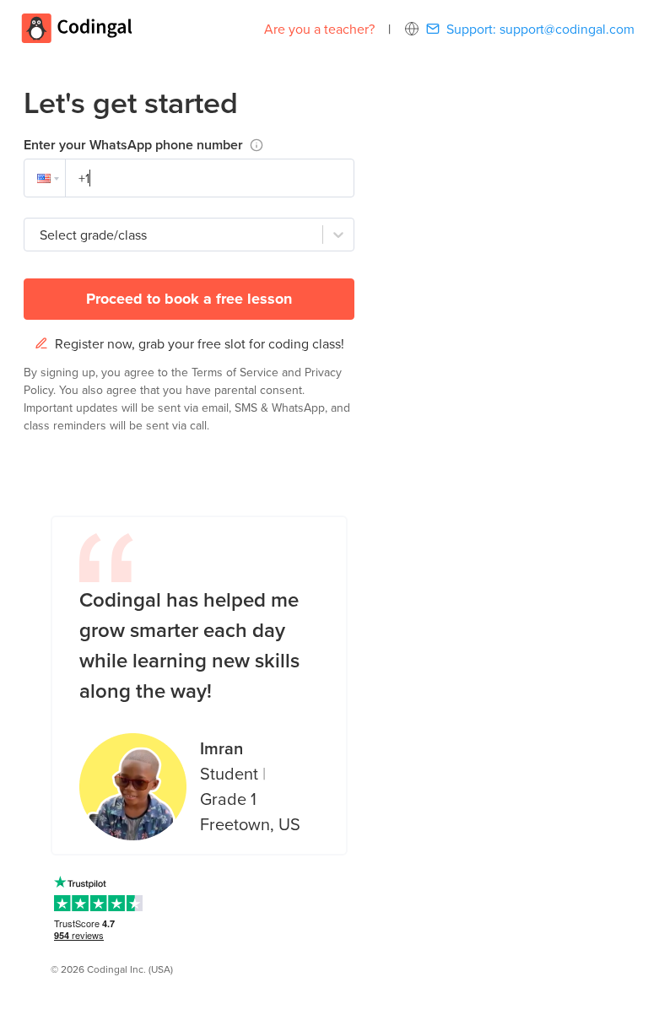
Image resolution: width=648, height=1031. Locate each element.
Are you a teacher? (319, 28)
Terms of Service (237, 372)
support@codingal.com (567, 28)
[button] (45, 178)
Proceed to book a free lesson (189, 299)
